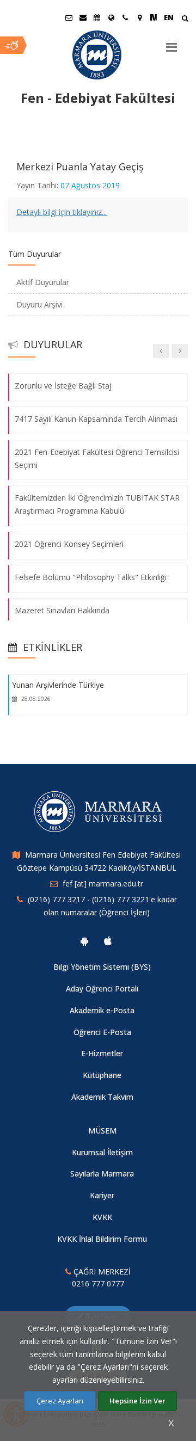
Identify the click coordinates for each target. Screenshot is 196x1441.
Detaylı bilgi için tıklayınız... (61, 212)
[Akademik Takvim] (96, 17)
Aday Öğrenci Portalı (102, 988)
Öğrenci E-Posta (102, 1032)
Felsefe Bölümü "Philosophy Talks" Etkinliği (91, 577)
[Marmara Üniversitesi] (98, 54)
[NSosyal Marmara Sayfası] (153, 17)
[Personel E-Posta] (82, 17)
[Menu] (171, 43)
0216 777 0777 (98, 1283)
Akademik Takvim (102, 1097)
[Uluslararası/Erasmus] (111, 17)
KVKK (102, 1217)
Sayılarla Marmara (102, 1173)
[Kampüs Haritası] (139, 17)
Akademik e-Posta (102, 1010)
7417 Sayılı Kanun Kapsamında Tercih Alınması (96, 419)
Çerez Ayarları (59, 1401)
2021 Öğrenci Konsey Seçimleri (69, 544)
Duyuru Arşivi (39, 304)
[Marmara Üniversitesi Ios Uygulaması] (108, 941)
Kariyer (102, 1195)
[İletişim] (125, 17)
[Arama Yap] (185, 19)
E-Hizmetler (102, 1053)
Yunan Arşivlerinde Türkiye (58, 685)
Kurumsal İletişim (102, 1152)
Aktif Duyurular (42, 282)
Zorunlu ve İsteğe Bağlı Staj (63, 385)
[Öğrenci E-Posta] (68, 17)
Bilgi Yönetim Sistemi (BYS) (102, 967)
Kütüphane (102, 1075)
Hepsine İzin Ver (137, 1401)
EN (169, 17)
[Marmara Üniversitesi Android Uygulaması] (84, 941)
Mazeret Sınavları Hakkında (62, 610)
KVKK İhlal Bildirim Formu (102, 1239)
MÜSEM (102, 1130)
